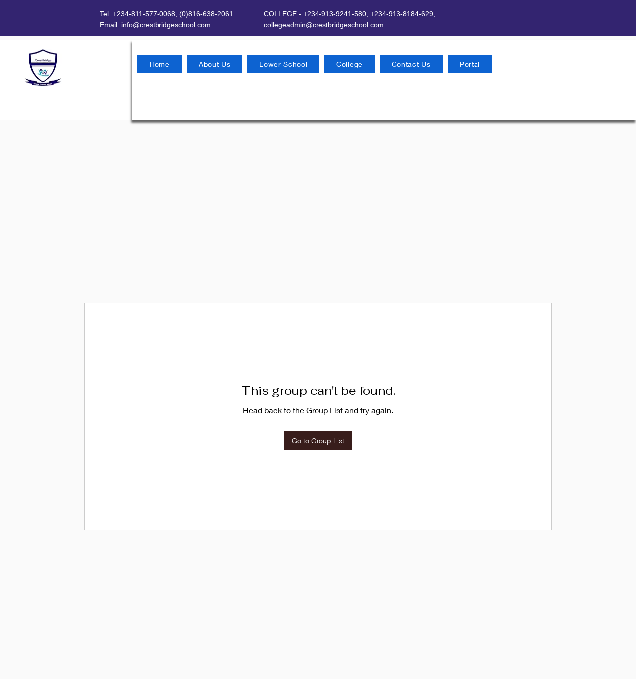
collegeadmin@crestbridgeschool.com (324, 25)
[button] (214, 64)
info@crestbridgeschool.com (166, 25)
